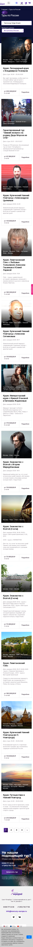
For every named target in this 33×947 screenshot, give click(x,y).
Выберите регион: (8, 28)
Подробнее (25, 92)
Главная (4, 9)
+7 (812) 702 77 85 (9, 865)
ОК (29, 937)
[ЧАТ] (25, 3)
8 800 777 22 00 (8, 863)
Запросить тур (12, 872)
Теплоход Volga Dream (12, 23)
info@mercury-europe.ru (16, 911)
